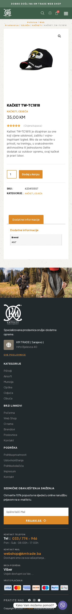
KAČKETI (37, 25)
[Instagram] (34, 600)
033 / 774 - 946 (24, 538)
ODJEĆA (25, 25)
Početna (32, 22)
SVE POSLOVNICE (15, 354)
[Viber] (62, 605)
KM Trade (28, 608)
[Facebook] (29, 600)
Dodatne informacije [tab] (26, 219)
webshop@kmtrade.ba (22, 553)
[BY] (39, 600)
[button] (59, 36)
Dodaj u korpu (31, 174)
